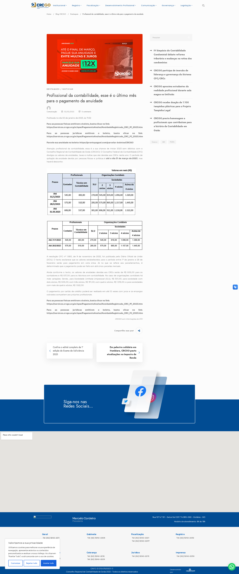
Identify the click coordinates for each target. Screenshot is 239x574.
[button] (232, 567)
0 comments (86, 111)
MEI (163, 142)
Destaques (74, 14)
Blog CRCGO (61, 14)
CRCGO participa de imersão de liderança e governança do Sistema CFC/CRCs (172, 74)
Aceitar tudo (48, 563)
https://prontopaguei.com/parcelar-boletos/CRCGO (106, 142)
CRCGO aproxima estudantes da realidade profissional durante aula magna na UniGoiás (172, 90)
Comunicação (52, 111)
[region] (32, 554)
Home (49, 14)
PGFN (172, 142)
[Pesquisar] (171, 37)
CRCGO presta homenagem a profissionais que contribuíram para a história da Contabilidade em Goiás (173, 124)
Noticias (67, 89)
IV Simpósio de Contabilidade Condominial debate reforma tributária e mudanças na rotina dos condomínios (173, 56)
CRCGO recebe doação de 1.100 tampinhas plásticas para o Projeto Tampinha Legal (172, 106)
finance (154, 142)
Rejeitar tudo (31, 563)
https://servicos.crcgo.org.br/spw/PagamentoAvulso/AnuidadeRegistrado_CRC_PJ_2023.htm (95, 136)
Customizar (15, 563)
